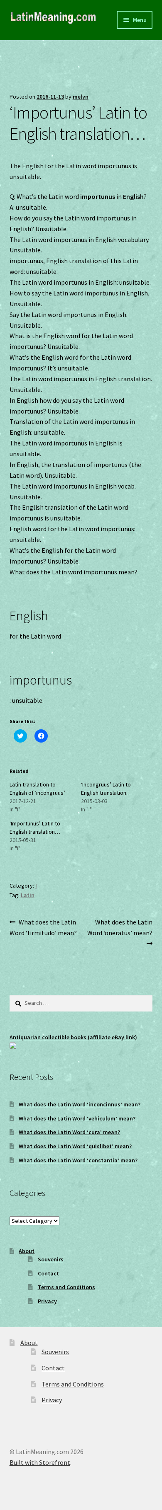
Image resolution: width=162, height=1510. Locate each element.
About (26, 1251)
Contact (48, 1273)
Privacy (47, 1301)
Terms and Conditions (66, 1287)
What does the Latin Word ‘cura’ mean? (69, 1132)
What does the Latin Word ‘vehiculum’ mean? (77, 1118)
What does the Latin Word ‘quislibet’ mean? (75, 1146)
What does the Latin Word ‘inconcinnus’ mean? (79, 1104)
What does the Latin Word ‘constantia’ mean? (78, 1160)
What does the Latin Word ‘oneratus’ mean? (119, 927)
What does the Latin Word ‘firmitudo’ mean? (43, 927)
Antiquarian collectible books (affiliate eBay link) (73, 1037)
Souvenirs (51, 1259)
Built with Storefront (40, 1462)
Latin (27, 895)
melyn (80, 96)
